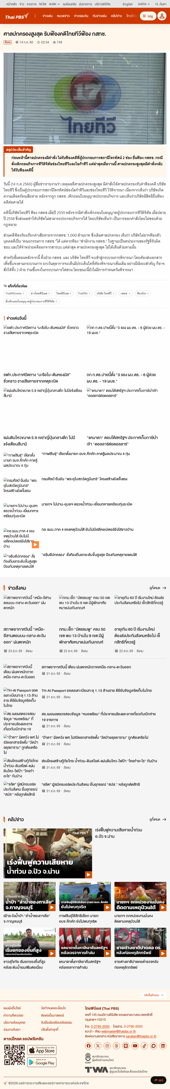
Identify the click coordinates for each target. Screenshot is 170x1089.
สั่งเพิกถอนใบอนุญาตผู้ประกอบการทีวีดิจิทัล (30, 301)
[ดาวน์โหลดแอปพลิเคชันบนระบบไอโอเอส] (41, 1050)
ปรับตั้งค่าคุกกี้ (49, 1029)
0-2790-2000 (100, 1026)
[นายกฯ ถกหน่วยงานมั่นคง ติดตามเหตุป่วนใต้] (140, 896)
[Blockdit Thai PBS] (153, 1045)
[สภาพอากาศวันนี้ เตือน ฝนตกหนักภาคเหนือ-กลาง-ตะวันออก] (21, 674)
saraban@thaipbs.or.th (141, 1036)
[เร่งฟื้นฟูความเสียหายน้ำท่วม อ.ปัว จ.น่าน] (48, 853)
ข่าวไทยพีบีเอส (39, 293)
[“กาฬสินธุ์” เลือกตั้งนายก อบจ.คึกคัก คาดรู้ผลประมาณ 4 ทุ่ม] (21, 463)
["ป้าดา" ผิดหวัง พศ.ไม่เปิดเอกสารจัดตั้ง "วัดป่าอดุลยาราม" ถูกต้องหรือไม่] (21, 745)
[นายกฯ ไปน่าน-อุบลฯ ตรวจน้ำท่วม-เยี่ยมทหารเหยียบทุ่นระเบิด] (21, 513)
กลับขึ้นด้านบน (151, 995)
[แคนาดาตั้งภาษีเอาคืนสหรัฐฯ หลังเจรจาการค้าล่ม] (85, 942)
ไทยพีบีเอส (62, 293)
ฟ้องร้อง (141, 293)
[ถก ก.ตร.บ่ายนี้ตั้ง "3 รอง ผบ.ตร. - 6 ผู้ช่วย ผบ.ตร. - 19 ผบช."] (126, 347)
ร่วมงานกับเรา (12, 1029)
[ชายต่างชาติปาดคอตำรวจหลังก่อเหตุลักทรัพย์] (140, 942)
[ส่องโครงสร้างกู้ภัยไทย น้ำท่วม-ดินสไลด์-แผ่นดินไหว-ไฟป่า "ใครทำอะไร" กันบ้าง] (21, 768)
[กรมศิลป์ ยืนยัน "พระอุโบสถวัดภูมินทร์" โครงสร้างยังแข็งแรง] (21, 488)
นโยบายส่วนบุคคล (14, 1022)
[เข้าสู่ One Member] (161, 15)
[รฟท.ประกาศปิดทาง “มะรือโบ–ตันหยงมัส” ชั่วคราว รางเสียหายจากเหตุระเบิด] (43, 347)
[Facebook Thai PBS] (88, 1045)
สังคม (8, 42)
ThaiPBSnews (14, 293)
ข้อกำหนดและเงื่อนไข (53, 1008)
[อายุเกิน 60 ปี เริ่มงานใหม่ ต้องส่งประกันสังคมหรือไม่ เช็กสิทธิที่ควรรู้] (140, 609)
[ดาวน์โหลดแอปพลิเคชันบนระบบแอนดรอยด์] (41, 1062)
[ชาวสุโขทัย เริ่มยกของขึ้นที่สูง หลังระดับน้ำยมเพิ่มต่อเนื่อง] (30, 942)
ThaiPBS (83, 293)
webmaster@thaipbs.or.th (118, 1031)
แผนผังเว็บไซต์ (12, 1008)
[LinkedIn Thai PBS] (162, 1045)
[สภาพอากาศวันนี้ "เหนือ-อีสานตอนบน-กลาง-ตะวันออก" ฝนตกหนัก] (30, 609)
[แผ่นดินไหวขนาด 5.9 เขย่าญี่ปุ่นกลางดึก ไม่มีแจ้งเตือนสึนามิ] (43, 410)
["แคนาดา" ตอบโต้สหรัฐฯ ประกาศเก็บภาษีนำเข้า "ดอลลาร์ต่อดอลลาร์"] (126, 410)
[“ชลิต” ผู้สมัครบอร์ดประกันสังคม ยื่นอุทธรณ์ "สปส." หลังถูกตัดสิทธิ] (21, 791)
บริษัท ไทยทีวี (104, 293)
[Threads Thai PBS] (116, 1045)
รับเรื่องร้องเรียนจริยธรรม (56, 1022)
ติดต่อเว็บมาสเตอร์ (52, 1015)
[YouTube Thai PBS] (135, 1045)
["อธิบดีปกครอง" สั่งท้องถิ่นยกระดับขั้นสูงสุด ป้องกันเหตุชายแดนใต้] (21, 564)
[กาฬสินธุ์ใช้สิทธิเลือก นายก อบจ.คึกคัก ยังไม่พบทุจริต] (85, 896)
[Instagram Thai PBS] (107, 1045)
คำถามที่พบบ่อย (13, 1015)
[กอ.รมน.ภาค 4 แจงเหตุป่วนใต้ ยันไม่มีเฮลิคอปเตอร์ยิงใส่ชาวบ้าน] (21, 538)
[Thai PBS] (17, 15)
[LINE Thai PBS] (125, 1045)
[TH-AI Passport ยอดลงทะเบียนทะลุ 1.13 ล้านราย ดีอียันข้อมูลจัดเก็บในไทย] (21, 698)
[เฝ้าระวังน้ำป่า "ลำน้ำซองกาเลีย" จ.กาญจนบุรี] (30, 896)
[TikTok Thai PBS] (144, 1045)
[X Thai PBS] (97, 1045)
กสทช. (124, 293)
